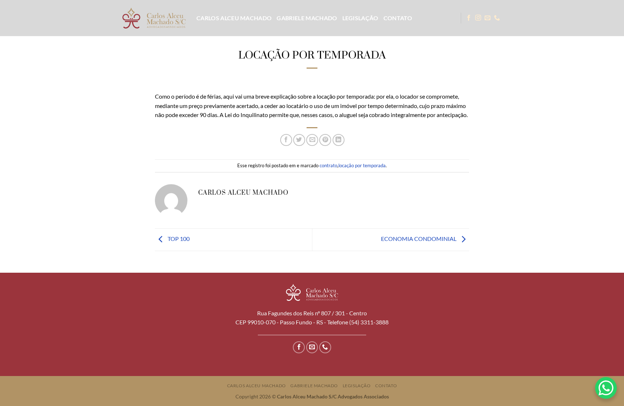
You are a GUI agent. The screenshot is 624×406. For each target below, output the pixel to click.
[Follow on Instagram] (478, 18)
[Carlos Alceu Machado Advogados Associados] (154, 18)
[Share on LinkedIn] (338, 140)
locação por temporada (362, 165)
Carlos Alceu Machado (234, 17)
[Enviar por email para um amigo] (312, 140)
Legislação (360, 17)
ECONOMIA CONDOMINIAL (419, 239)
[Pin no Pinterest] (325, 140)
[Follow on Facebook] (469, 18)
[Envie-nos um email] (487, 18)
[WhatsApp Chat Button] (606, 388)
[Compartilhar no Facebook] (286, 140)
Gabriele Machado (307, 17)
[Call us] (497, 18)
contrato (328, 165)
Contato (398, 17)
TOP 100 (178, 239)
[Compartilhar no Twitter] (299, 140)
